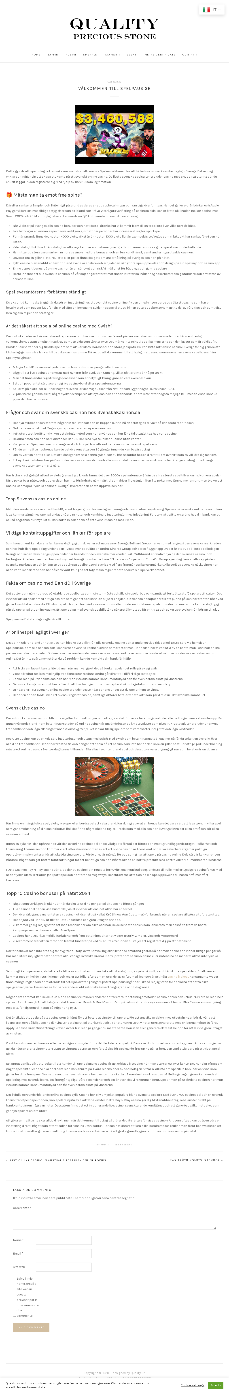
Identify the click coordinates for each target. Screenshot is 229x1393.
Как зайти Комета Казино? (195, 1160)
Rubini (71, 54)
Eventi (132, 54)
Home (36, 54)
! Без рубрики (123, 1144)
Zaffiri (53, 54)
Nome (18, 1240)
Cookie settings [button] (192, 1385)
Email (18, 1253)
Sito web (19, 1267)
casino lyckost (178, 977)
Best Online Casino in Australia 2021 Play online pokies (57, 1160)
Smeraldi (90, 54)
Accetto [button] (215, 1385)
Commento (22, 1208)
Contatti (189, 54)
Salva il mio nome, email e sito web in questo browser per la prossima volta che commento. (28, 1297)
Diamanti (112, 54)
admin (105, 1144)
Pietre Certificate (160, 54)
